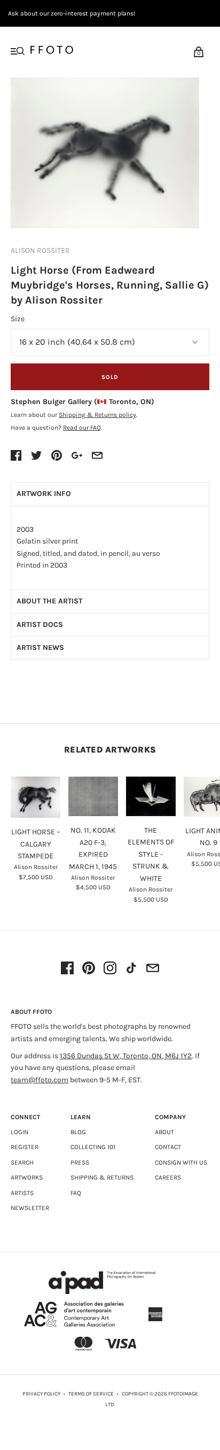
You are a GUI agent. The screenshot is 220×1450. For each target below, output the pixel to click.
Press (79, 1162)
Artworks (27, 1177)
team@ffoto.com (39, 1079)
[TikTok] (131, 969)
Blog (78, 1132)
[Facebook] (67, 969)
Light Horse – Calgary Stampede (35, 843)
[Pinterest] (88, 969)
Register (24, 1147)
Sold (110, 377)
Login (19, 1132)
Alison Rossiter (40, 250)
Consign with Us (181, 1162)
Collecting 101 (92, 1147)
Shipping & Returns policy (97, 414)
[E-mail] (152, 969)
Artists (22, 1193)
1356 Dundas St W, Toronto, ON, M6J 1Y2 (126, 1055)
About (164, 1132)
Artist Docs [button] (40, 624)
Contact (168, 1147)
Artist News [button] (40, 647)
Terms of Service (91, 1394)
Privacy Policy (41, 1394)
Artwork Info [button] (44, 493)
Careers (168, 1177)
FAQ (75, 1193)
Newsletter (30, 1208)
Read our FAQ (82, 427)
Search (22, 1162)
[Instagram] (110, 969)
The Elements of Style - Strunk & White (151, 854)
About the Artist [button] (49, 601)
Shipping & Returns (101, 1177)
